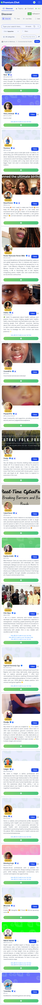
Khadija (6, 722)
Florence (6, 148)
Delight (6, 769)
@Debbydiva (7, 515)
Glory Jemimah (9, 114)
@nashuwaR (6, 258)
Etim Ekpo (7, 613)
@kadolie (7, 906)
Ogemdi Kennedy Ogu (11, 666)
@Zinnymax (6, 818)
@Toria (5, 993)
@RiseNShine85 (7, 77)
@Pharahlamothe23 (9, 416)
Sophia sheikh (8, 556)
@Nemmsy (6, 724)
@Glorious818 (7, 115)
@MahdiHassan (7, 942)
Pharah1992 (8, 414)
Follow (37, 41)
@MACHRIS (6, 615)
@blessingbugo (7, 865)
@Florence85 (7, 150)
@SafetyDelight (7, 771)
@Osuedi (6, 373)
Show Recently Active (29, 36)
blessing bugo (8, 863)
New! (5, 75)
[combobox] (31, 31)
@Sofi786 (6, 558)
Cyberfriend (8, 513)
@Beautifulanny (7, 314)
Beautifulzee (8, 203)
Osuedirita (7, 371)
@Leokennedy (7, 667)
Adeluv (6, 313)
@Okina (5, 908)
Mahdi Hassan (8, 941)
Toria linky (7, 991)
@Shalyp (5, 460)
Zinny (5, 816)
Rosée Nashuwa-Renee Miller (14, 256)
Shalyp (6, 458)
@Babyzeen (6, 205)
